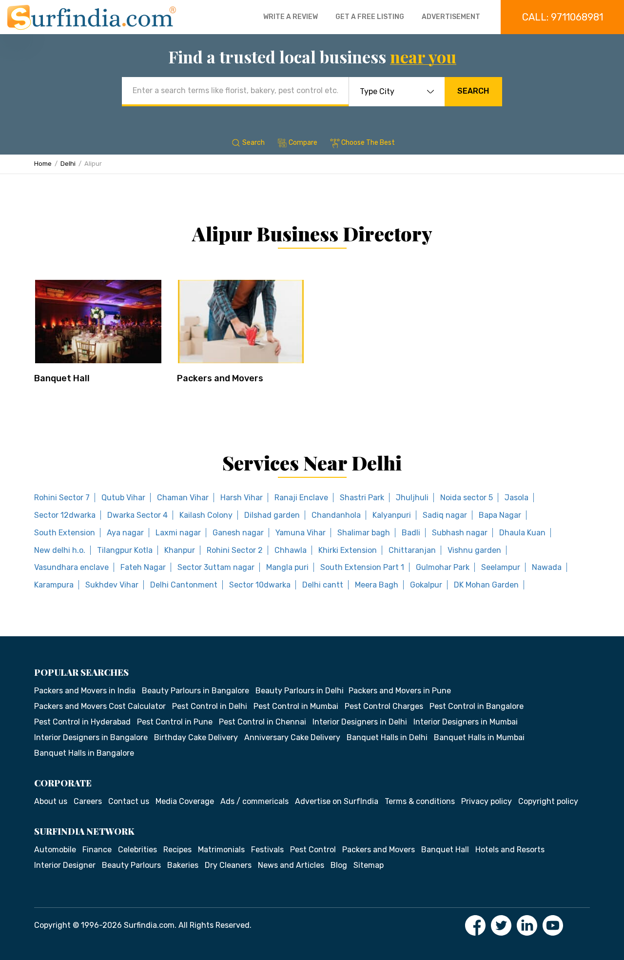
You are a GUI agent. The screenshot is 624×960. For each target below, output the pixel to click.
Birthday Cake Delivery (196, 737)
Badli (411, 532)
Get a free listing (369, 17)
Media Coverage (185, 801)
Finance (97, 849)
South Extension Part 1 (362, 567)
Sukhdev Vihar (111, 584)
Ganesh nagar (238, 532)
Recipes (177, 849)
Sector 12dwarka (65, 515)
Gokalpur (426, 584)
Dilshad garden (272, 515)
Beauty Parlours (131, 865)
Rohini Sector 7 (62, 497)
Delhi (68, 163)
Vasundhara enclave (71, 567)
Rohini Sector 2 (235, 550)
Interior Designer (65, 865)
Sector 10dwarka (260, 584)
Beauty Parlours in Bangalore (195, 690)
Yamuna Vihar (300, 532)
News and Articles (291, 865)
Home (43, 163)
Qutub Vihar (123, 497)
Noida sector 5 (466, 497)
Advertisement (451, 17)
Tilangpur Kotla (125, 550)
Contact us (128, 801)
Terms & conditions (420, 801)
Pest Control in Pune (175, 721)
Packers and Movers (220, 378)
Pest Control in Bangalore (476, 706)
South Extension (64, 532)
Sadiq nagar (445, 515)
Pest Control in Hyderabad (82, 721)
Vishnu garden (474, 550)
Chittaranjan (412, 550)
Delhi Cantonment (183, 584)
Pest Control (313, 849)
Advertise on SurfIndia (336, 801)
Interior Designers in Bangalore (91, 737)
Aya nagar (125, 532)
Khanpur (179, 550)
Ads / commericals (254, 801)
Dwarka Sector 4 (137, 515)
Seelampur (500, 567)
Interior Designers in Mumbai (465, 721)
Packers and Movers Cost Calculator (100, 706)
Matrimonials (221, 849)
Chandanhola (336, 515)
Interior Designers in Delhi (359, 721)
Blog (339, 865)
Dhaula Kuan (522, 532)
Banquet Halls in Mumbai (479, 737)
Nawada (547, 567)
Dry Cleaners (228, 865)
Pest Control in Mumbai (296, 706)
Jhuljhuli (412, 497)
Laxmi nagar (178, 532)
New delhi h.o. (59, 550)
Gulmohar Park (442, 567)
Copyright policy (548, 801)
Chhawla (290, 550)
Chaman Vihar (183, 497)
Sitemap (368, 865)
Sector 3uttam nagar (215, 567)
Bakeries (182, 865)
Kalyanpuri (391, 515)
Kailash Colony (206, 515)
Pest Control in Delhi (209, 706)
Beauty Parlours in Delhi (299, 690)
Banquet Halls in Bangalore (84, 753)
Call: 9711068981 (562, 17)
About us (50, 801)
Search (473, 91)
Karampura (54, 584)
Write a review (290, 17)
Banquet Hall (62, 378)
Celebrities (137, 849)
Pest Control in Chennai (262, 721)
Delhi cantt (322, 584)
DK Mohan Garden (486, 584)
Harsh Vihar (241, 497)
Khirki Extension (347, 550)
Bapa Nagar (500, 515)
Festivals (267, 849)
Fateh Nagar (143, 567)
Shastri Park (362, 497)
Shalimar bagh (363, 532)
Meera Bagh (376, 584)
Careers (88, 801)
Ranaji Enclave (301, 497)
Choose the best (368, 142)
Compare (303, 142)
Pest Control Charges (384, 706)
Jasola (516, 497)
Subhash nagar (460, 532)
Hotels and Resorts (510, 849)
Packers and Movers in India (85, 690)
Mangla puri (287, 567)
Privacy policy (486, 801)
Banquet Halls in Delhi (387, 737)
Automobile (55, 849)
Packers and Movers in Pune (400, 690)
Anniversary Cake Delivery (292, 737)
